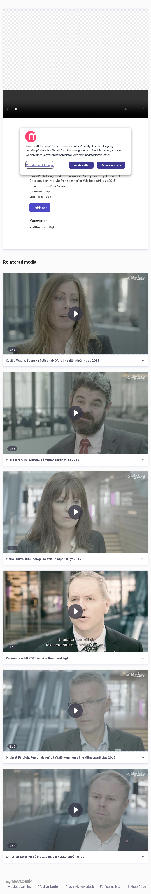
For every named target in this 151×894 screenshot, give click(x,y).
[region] (75, 151)
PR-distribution (49, 886)
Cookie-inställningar (40, 165)
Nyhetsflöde (137, 886)
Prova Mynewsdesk (80, 886)
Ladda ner (40, 208)
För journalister (111, 886)
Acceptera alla (111, 165)
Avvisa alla (81, 165)
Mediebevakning (19, 886)
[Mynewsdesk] (19, 881)
